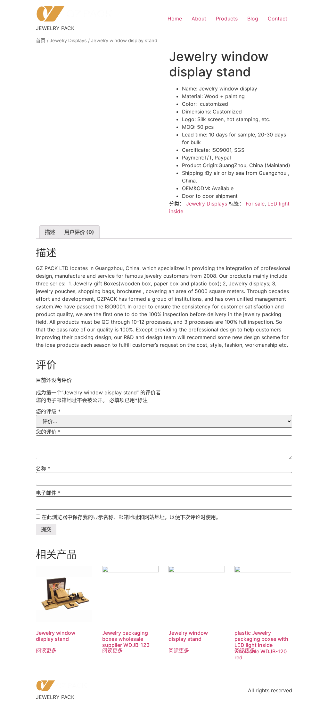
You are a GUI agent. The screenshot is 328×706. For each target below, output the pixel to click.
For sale (255, 203)
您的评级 (48, 411)
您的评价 (48, 431)
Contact (277, 18)
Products (227, 18)
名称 (43, 468)
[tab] (50, 232)
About (199, 18)
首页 (40, 40)
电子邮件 (48, 492)
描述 (50, 232)
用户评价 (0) (79, 232)
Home (175, 18)
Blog (252, 18)
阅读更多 (46, 650)
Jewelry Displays (68, 40)
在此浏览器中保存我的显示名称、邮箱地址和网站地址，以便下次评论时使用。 (131, 517)
